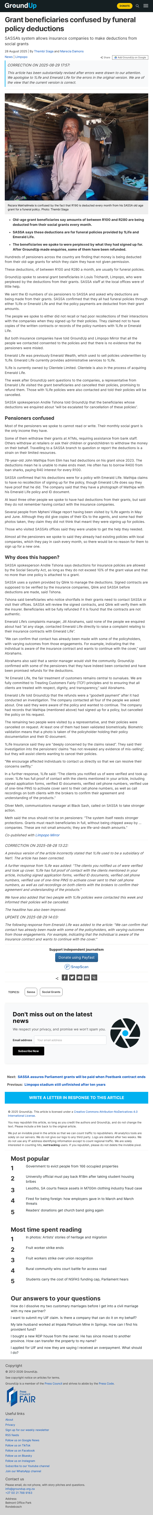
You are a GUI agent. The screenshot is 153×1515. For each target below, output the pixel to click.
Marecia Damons (72, 51)
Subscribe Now (28, 1051)
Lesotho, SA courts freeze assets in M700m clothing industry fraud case (84, 1188)
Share (107, 57)
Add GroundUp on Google (132, 57)
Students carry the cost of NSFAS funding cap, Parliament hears (77, 1279)
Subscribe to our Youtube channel (27, 1466)
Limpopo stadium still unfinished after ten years (65, 1085)
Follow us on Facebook (20, 1450)
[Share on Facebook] (65, 979)
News (9, 57)
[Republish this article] (94, 979)
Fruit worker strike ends (45, 1248)
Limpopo (21, 57)
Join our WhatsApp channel (23, 1471)
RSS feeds (12, 1435)
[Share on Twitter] (72, 979)
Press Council (53, 1383)
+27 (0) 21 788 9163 (18, 1492)
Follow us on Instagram (20, 1460)
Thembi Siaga (43, 51)
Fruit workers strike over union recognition (59, 1258)
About (9, 1419)
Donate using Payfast (77, 957)
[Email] (80, 979)
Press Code (106, 1383)
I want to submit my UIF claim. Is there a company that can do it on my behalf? (74, 1318)
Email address (22, 1040)
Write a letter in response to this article (76, 1097)
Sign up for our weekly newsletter (27, 1430)
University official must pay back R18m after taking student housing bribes (80, 1179)
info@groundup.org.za (20, 1488)
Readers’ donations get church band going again (65, 1210)
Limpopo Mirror (46, 835)
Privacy (10, 1424)
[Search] (137, 6)
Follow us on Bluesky (18, 1455)
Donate (125, 5)
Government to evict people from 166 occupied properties (72, 1166)
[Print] (87, 979)
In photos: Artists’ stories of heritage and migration (66, 1237)
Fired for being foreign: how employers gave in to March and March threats (80, 1201)
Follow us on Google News (22, 1440)
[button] (145, 6)
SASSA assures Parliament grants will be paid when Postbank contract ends (82, 1077)
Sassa (31, 992)
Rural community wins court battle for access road (66, 1269)
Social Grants (51, 992)
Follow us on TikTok (17, 1445)
